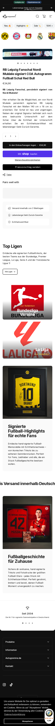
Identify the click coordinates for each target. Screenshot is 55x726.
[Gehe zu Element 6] (34, 63)
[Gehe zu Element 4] (27, 63)
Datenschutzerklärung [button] (14, 714)
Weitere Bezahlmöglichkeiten (27, 160)
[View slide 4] (32, 623)
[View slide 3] (29, 623)
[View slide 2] (26, 623)
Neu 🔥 (7, 26)
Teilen (9, 175)
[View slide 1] (22, 623)
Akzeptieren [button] (27, 721)
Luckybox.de (19, 2)
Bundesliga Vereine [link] (27, 312)
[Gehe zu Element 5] (30, 63)
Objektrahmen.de (34, 2)
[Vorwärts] (51, 8)
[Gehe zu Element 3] (24, 63)
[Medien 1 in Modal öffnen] (47, 53)
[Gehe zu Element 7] (37, 63)
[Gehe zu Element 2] (21, 63)
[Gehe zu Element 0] (17, 63)
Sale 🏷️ (37, 26)
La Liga (42, 349)
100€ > (49, 26)
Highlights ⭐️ (22, 26)
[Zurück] (4, 8)
